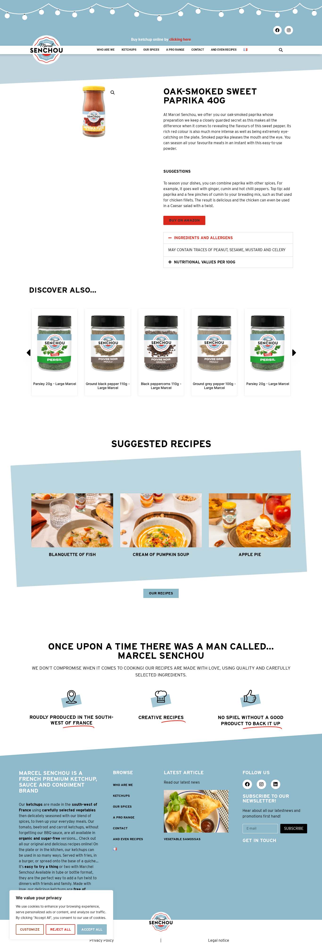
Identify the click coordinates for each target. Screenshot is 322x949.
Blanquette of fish (72, 554)
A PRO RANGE (175, 49)
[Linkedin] (275, 784)
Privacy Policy (102, 940)
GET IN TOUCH (259, 840)
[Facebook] (277, 30)
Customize (30, 929)
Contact (197, 49)
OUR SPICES (151, 49)
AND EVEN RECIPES (223, 49)
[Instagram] (289, 30)
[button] (280, 49)
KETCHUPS (129, 49)
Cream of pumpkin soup (161, 554)
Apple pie (250, 554)
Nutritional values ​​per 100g (204, 262)
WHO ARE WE (106, 49)
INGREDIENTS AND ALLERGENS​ (203, 238)
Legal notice (218, 940)
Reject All (60, 929)
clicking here (180, 39)
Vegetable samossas (182, 839)
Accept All (92, 929)
